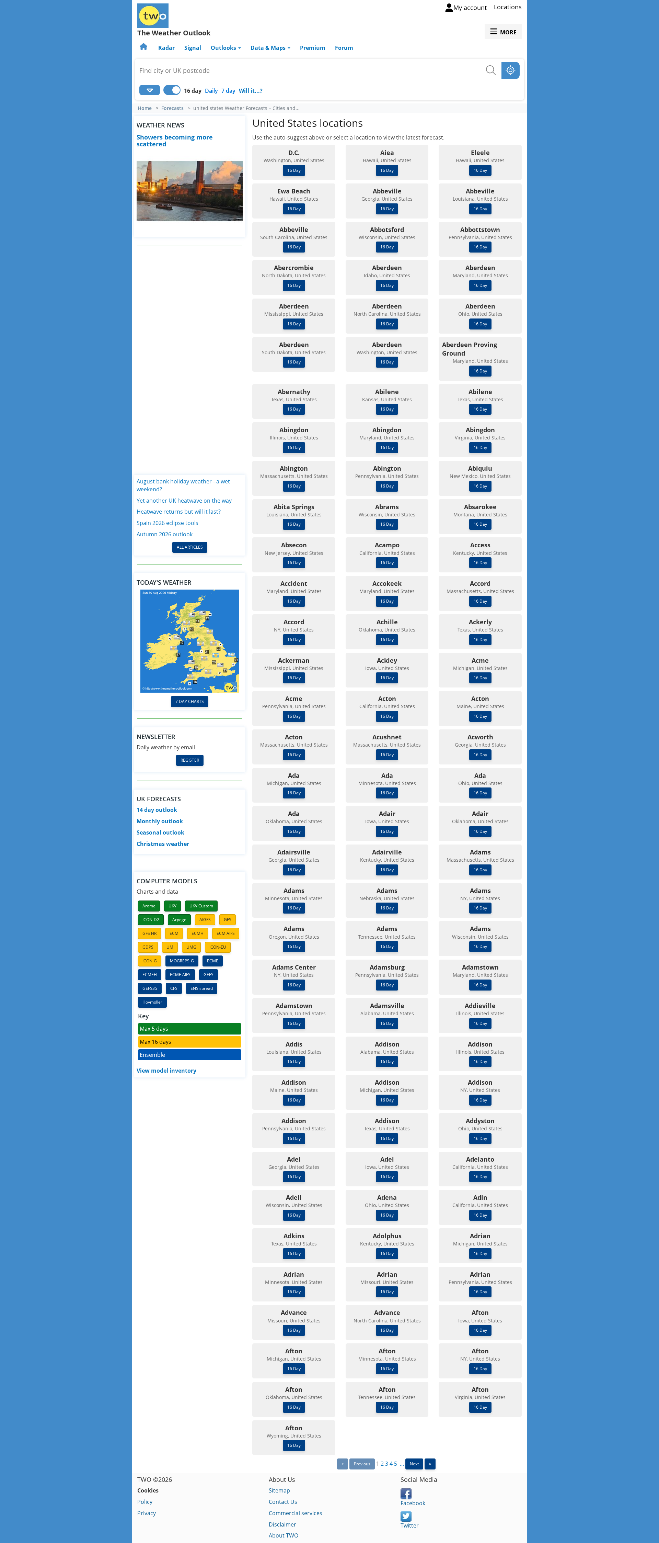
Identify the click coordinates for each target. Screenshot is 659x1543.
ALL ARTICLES (190, 547)
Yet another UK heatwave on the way (184, 500)
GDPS (147, 947)
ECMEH (149, 974)
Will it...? (251, 90)
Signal (192, 48)
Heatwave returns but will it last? (179, 511)
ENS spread (201, 988)
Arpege (179, 920)
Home (145, 108)
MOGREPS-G (182, 961)
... (402, 1463)
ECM (174, 933)
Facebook (413, 1503)
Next (414, 1464)
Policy (144, 1502)
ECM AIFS (226, 933)
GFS (227, 920)
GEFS (208, 974)
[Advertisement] (189, 356)
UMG (191, 947)
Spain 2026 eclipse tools (167, 523)
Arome (148, 906)
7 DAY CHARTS (189, 701)
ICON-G (149, 961)
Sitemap (279, 1490)
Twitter (410, 1525)
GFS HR (149, 933)
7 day (228, 90)
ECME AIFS (180, 974)
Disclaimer (282, 1524)
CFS (173, 988)
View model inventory (166, 1070)
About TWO (283, 1535)
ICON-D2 (150, 920)
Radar (166, 48)
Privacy (146, 1513)
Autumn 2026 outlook (165, 534)
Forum (344, 48)
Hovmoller (152, 1002)
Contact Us (283, 1502)
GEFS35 (149, 988)
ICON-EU (217, 947)
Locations (508, 7)
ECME (212, 961)
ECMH (198, 933)
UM (169, 947)
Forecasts (172, 108)
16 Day (294, 170)
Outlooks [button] (224, 48)
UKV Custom (201, 906)
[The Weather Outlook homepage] (144, 48)
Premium (312, 48)
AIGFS (205, 920)
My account (470, 7)
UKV (172, 906)
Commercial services (295, 1513)
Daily (211, 90)
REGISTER (190, 760)
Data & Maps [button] (269, 48)
